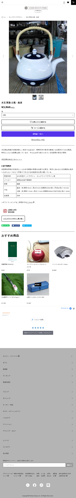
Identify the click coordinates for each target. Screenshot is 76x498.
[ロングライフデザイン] (10, 214)
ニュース (6, 440)
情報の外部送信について (18, 475)
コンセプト (6, 447)
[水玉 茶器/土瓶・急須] (34, 97)
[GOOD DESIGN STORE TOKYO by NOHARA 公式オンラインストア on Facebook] (34, 486)
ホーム (3, 17)
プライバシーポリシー (8, 475)
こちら (30, 202)
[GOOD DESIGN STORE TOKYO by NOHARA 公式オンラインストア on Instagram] (41, 486)
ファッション (7, 424)
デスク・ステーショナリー (12, 411)
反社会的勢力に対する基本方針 (65, 475)
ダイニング (6, 398)
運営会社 (55, 475)
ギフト (5, 363)
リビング (6, 392)
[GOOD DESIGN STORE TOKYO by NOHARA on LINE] (48, 486)
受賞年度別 (6, 382)
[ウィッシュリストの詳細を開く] (68, 2)
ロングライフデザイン (16, 17)
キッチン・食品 (8, 405)
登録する (69, 465)
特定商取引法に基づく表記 (30, 475)
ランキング (6, 376)
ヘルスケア (6, 418)
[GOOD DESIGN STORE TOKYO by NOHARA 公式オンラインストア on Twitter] (27, 486)
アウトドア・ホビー (9, 431)
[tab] (38, 319)
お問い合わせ (49, 475)
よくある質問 (43, 475)
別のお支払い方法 (38, 140)
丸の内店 (6, 453)
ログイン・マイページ (10, 356)
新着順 (5, 369)
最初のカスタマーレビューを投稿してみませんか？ (38, 333)
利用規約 (38, 475)
